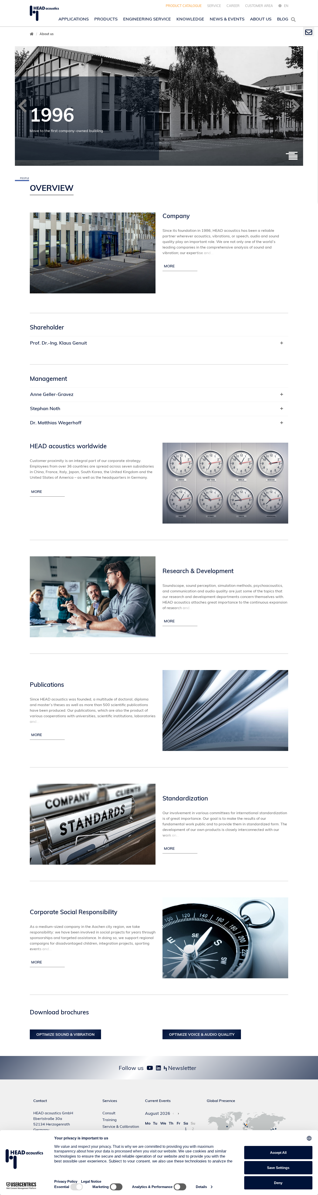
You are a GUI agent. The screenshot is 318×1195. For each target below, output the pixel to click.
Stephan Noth (45, 408)
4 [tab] (293, 156)
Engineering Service (147, 19)
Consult (108, 1113)
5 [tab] (293, 157)
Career (233, 6)
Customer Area (259, 6)
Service (214, 6)
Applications (73, 19)
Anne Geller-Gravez (51, 394)
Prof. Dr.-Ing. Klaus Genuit (58, 343)
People (24, 178)
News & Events (227, 19)
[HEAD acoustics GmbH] (44, 13)
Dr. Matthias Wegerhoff (55, 422)
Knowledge (190, 19)
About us (260, 19)
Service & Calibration (120, 1126)
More (36, 491)
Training (109, 1119)
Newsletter (181, 1067)
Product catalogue (184, 6)
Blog (282, 19)
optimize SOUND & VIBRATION (65, 1034)
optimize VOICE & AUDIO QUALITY (201, 1034)
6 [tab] (293, 159)
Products (106, 19)
